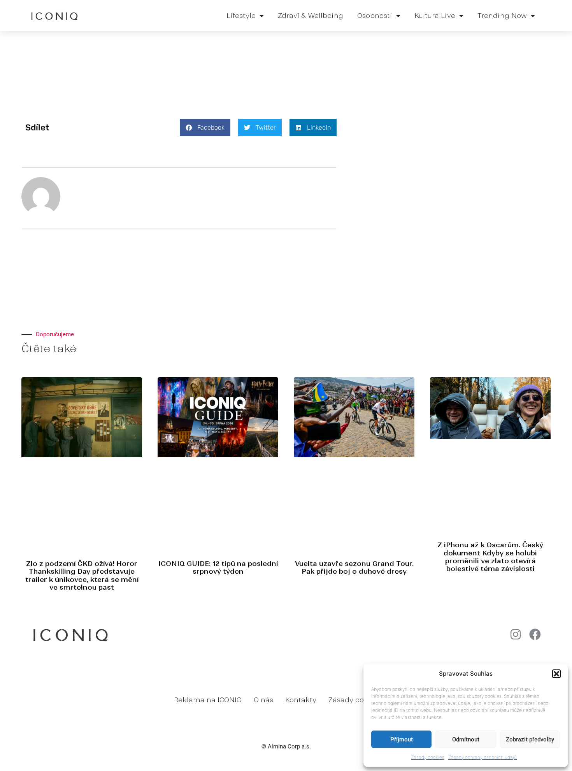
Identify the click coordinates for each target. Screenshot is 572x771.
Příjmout (401, 739)
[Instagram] (515, 634)
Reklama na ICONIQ (208, 699)
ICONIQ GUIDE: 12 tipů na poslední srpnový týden (218, 567)
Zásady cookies (427, 757)
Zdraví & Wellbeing (310, 15)
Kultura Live (434, 15)
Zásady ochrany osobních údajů (482, 757)
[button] (556, 674)
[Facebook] (535, 634)
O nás (263, 699)
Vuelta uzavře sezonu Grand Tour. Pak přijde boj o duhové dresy (354, 567)
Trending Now (502, 15)
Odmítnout (465, 739)
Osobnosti (374, 15)
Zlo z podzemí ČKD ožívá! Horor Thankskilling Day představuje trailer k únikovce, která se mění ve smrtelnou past (82, 575)
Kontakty (300, 699)
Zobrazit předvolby (530, 739)
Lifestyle (241, 15)
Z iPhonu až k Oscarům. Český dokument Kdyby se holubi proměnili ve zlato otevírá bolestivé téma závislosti (490, 557)
